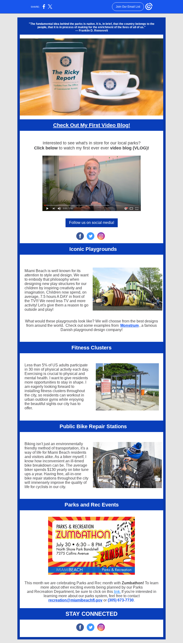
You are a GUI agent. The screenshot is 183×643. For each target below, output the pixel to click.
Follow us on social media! (91, 223)
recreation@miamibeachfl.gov (75, 600)
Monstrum (129, 325)
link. (117, 592)
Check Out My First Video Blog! (91, 125)
